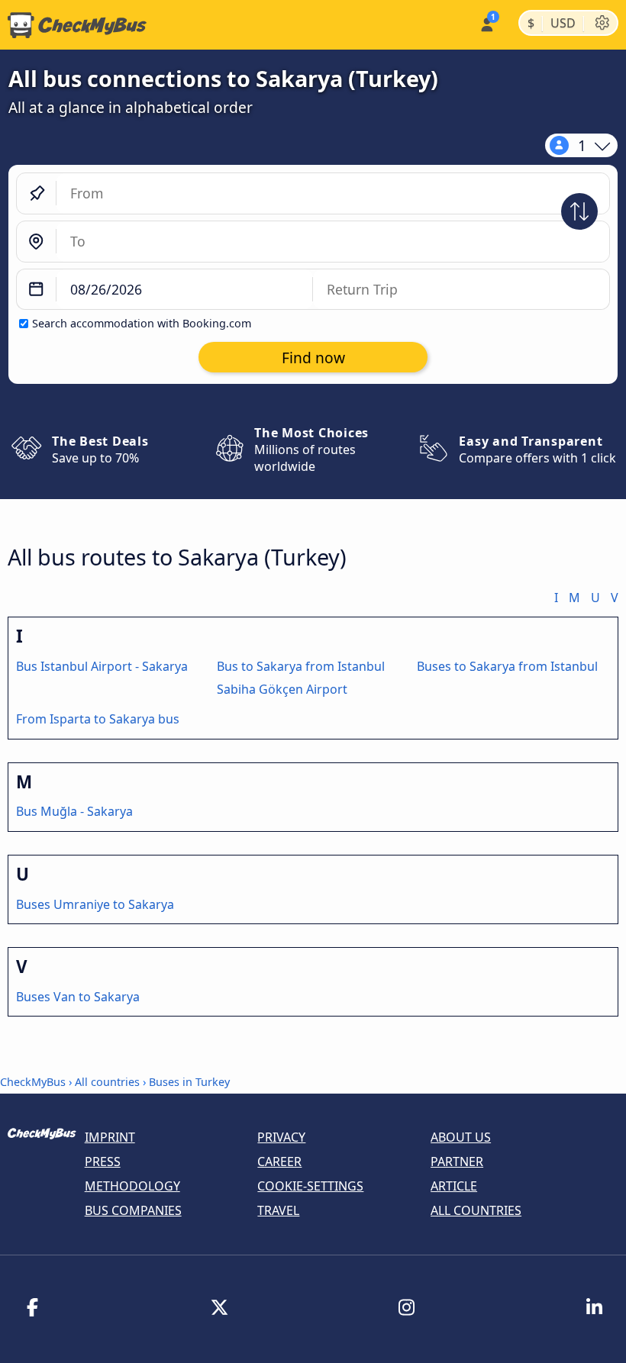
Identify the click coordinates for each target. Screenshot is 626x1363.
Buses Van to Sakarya (78, 996)
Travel (278, 1210)
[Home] (73, 25)
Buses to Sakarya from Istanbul (507, 666)
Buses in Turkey (189, 1082)
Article (454, 1186)
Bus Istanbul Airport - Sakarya (102, 666)
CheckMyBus (33, 1082)
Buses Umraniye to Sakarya (95, 904)
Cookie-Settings (310, 1186)
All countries (107, 1082)
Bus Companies (133, 1210)
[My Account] (486, 23)
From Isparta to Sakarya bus (97, 718)
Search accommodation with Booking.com (141, 323)
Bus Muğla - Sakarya (74, 811)
